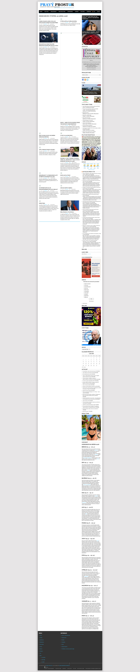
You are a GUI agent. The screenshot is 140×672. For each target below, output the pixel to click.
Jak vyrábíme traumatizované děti (88, 372)
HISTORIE (43, 659)
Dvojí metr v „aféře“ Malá (87, 115)
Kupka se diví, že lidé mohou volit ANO (89, 131)
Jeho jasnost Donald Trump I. (47, 149)
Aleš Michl (86, 294)
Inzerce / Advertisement (66, 635)
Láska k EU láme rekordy (87, 390)
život (86, 513)
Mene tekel (42, 203)
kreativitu (96, 450)
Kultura (83, 11)
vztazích (96, 454)
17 (96, 361)
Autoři (63, 644)
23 (93, 363)
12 (83, 361)
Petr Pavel (86, 285)
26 (83, 365)
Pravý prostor (49, 665)
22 (91, 363)
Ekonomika (70, 11)
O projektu (63, 642)
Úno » (85, 367)
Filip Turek (86, 288)
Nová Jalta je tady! (65, 175)
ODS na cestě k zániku (66, 187)
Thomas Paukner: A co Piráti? (88, 120)
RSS (85, 80)
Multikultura (62, 11)
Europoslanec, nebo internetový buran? (89, 371)
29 (91, 365)
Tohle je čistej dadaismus (87, 122)
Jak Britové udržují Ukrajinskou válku (89, 404)
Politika (47, 11)
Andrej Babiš (86, 291)
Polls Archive (85, 303)
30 (93, 365)
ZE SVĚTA (43, 657)
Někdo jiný (86, 297)
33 (70, 162)
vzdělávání (86, 576)
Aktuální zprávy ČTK (89, 171)
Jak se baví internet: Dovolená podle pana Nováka (91, 106)
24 (96, 363)
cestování (89, 484)
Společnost (53, 11)
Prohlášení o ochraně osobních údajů (68, 648)
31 (96, 365)
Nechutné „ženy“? (86, 112)
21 (88, 363)
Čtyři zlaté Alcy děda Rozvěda (68, 21)
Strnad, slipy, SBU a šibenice (87, 125)
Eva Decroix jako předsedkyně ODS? (89, 380)
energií (85, 457)
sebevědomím (89, 457)
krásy (98, 540)
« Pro (83, 367)
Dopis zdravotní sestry (86, 117)
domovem (84, 502)
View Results (91, 301)
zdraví (98, 458)
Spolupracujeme (64, 646)
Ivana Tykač (86, 292)
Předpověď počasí (91, 169)
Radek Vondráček (87, 283)
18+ (94, 11)
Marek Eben (86, 295)
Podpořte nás (64, 637)
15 (91, 361)
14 (88, 361)
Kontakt (63, 639)
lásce (88, 470)
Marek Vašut (86, 289)
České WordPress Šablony (64, 665)
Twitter (87, 80)
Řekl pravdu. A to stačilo (67, 212)
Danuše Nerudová (87, 286)
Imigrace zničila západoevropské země (89, 386)
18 (70, 213)
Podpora (89, 11)
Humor (76, 11)
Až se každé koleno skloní (87, 374)
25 (99, 363)
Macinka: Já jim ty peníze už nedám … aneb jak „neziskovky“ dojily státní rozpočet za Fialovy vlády (70, 160)
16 (70, 22)
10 (96, 359)
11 (49, 150)
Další (98, 11)
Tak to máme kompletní (87, 384)
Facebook (83, 80)
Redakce (67, 22)
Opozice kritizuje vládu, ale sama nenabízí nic (90, 408)
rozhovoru (85, 484)
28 (88, 365)
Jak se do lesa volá (86, 400)
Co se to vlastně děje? (66, 135)
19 (83, 363)
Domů (41, 11)
